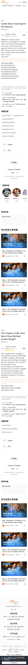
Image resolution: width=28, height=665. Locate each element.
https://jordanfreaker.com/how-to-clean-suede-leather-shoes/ (13, 60)
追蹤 (24, 35)
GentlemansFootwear (9, 132)
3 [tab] (15, 11)
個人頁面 (7, 627)
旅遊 (2, 21)
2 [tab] (13, 11)
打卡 (10, 99)
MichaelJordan (7, 432)
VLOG (9, 617)
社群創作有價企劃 (7, 6)
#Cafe (23, 637)
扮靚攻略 (5, 101)
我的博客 (17, 629)
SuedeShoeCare (18, 115)
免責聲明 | (11, 650)
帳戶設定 (14, 627)
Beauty (19, 646)
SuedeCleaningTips (8, 122)
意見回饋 (10, 619)
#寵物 (5, 637)
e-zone (16, 648)
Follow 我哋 (9, 106)
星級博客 (21, 617)
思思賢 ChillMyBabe (16, 198)
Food (24, 646)
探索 (4, 617)
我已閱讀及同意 (14, 662)
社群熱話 (18, 6)
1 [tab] (10, 11)
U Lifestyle (5, 646)
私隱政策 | (23, 650)
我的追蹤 (10, 629)
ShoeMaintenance (8, 129)
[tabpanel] (14, 9)
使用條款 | (17, 650)
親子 (21, 99)
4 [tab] (17, 11)
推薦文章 (14, 617)
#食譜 (18, 637)
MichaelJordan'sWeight (10, 429)
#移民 (18, 639)
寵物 (25, 99)
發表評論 (6, 216)
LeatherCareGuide (8, 136)
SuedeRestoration (8, 126)
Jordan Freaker (10, 34)
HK (15, 646)
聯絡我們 (17, 652)
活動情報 (11, 101)
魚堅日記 (6, 198)
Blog (12, 648)
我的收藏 (20, 627)
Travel (11, 646)
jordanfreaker (6, 115)
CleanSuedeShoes (8, 119)
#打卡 (14, 637)
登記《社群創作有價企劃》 (19, 95)
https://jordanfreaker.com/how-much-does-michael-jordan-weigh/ (13, 381)
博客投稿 (17, 619)
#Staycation (11, 639)
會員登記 (24, 2)
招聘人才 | (12, 652)
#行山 (9, 637)
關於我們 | (5, 650)
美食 (17, 99)
